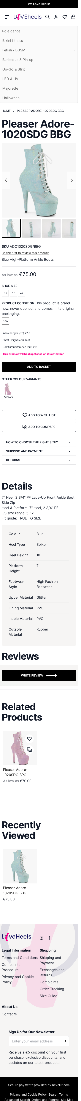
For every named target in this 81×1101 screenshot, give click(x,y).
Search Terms (58, 1094)
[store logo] (27, 17)
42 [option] (21, 293)
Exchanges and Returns (52, 972)
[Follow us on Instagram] (41, 938)
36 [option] (13, 293)
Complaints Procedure (11, 967)
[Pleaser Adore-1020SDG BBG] (20, 866)
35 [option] (5, 293)
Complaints (49, 982)
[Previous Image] (6, 180)
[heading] (39, 486)
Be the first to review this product (25, 253)
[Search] (47, 17)
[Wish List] (64, 17)
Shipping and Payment (50, 960)
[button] (11, 228)
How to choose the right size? (32, 442)
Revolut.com (61, 1085)
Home (6, 111)
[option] (8, 389)
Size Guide (48, 996)
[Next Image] (71, 180)
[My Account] (56, 17)
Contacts (9, 1014)
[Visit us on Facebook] (49, 938)
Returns (13, 460)
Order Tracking (52, 989)
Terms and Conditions (20, 957)
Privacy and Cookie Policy (18, 979)
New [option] (5, 321)
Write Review (32, 675)
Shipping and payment (24, 451)
